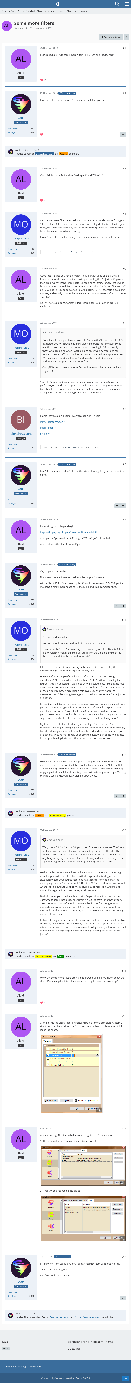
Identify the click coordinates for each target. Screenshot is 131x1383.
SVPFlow (45, 433)
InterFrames (46, 427)
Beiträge (11, 132)
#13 (124, 830)
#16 (124, 1128)
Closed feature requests (88, 1317)
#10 (124, 564)
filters (5, 1348)
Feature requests (59, 1317)
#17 (124, 1256)
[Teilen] (126, 37)
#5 (124, 268)
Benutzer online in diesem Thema (90, 1342)
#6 (124, 323)
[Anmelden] (56, 4)
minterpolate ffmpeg (51, 421)
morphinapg (71, 251)
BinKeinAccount (72, 447)
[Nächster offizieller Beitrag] (123, 134)
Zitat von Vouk (55, 629)
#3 (124, 168)
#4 (124, 213)
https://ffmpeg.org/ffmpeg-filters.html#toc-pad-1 (67, 532)
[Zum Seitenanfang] (125, 1378)
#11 (124, 619)
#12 (124, 754)
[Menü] (127, 4)
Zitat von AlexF (55, 332)
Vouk (17, 149)
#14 (124, 970)
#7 (124, 409)
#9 (124, 519)
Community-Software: (65, 1378)
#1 (124, 48)
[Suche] (117, 4)
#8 (124, 464)
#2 (124, 93)
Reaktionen (12, 128)
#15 (124, 1015)
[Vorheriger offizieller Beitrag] (117, 505)
